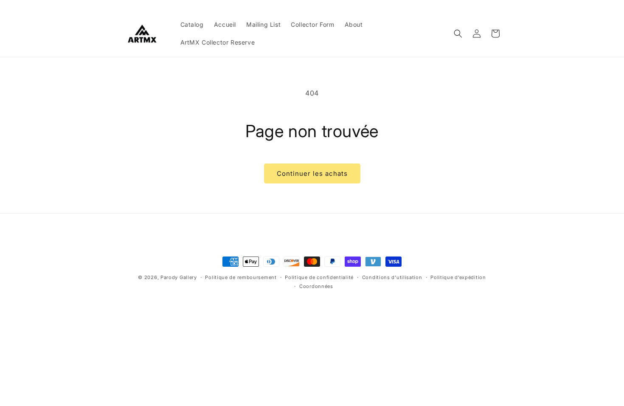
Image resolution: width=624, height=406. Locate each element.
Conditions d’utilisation (392, 277)
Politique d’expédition (458, 277)
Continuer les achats (312, 173)
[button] (458, 33)
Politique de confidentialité (319, 277)
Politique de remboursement (240, 277)
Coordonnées (316, 286)
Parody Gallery (178, 277)
